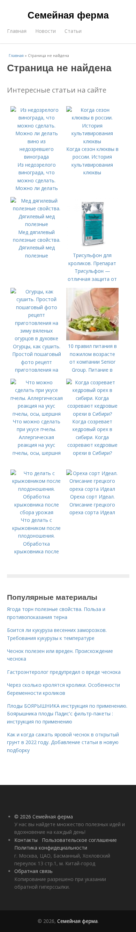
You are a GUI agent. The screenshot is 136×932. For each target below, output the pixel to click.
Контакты (26, 840)
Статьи (73, 31)
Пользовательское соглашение (79, 840)
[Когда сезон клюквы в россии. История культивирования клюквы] (92, 141)
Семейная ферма (68, 14)
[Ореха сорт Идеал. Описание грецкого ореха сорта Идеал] (92, 489)
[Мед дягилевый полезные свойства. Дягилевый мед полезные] (36, 224)
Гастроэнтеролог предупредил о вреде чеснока (64, 672)
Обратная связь (33, 871)
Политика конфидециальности (50, 847)
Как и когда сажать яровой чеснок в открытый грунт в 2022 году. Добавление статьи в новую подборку (63, 742)
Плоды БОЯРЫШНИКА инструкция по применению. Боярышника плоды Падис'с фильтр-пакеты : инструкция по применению (67, 713)
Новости (45, 31)
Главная (17, 31)
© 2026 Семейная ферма (43, 816)
